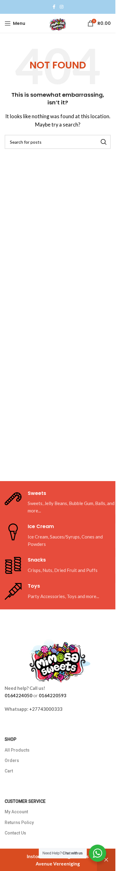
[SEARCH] (104, 142)
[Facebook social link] (54, 7)
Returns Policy (19, 822)
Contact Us (15, 832)
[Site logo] (58, 22)
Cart (9, 770)
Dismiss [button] (106, 860)
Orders (12, 760)
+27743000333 (45, 709)
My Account (16, 811)
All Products (17, 750)
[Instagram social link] (61, 7)
